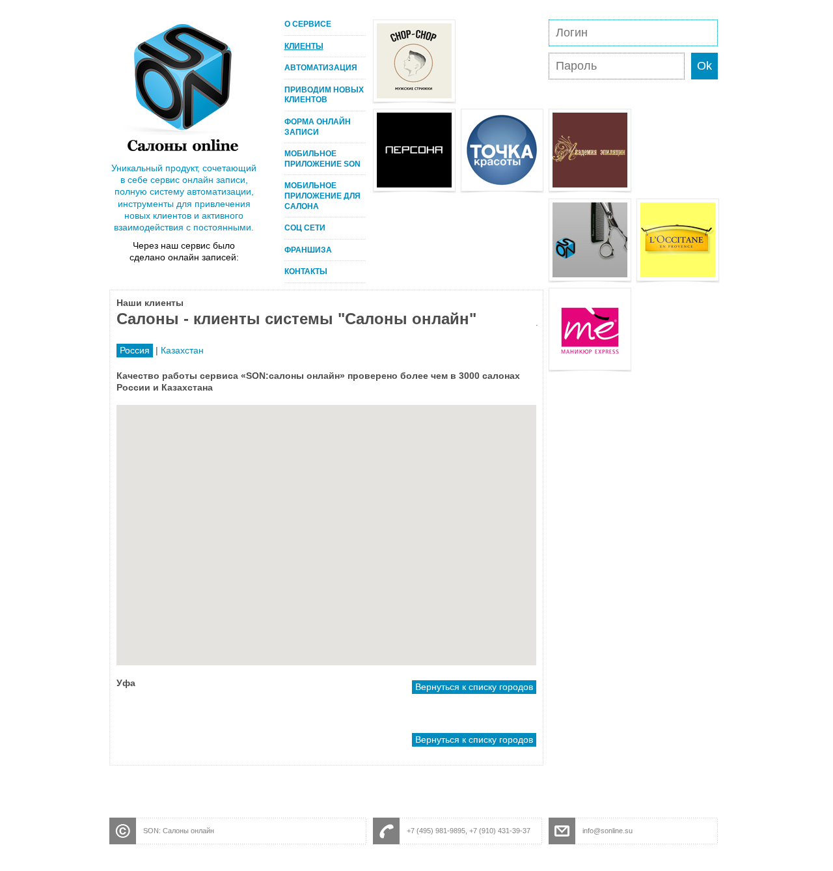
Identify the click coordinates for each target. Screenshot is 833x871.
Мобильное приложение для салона (322, 195)
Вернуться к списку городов (474, 687)
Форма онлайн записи (317, 127)
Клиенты (303, 46)
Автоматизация (320, 67)
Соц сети (304, 227)
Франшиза (308, 250)
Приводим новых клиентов (324, 95)
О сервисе (307, 24)
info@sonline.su (607, 831)
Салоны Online (183, 87)
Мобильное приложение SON (322, 159)
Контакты (305, 271)
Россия (135, 350)
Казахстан (182, 350)
